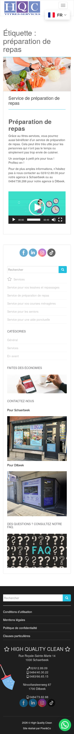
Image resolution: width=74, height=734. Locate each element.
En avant (13, 356)
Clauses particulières (16, 636)
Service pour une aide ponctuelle (28, 319)
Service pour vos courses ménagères (31, 303)
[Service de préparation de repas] (37, 74)
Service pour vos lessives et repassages (33, 287)
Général (12, 340)
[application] (37, 207)
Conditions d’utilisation (17, 612)
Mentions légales (14, 620)
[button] (37, 207)
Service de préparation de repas (34, 100)
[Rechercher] (63, 269)
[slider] (33, 220)
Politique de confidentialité (20, 628)
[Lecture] (14, 220)
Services (19, 279)
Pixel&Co (45, 728)
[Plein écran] (60, 220)
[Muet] (54, 220)
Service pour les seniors (22, 311)
